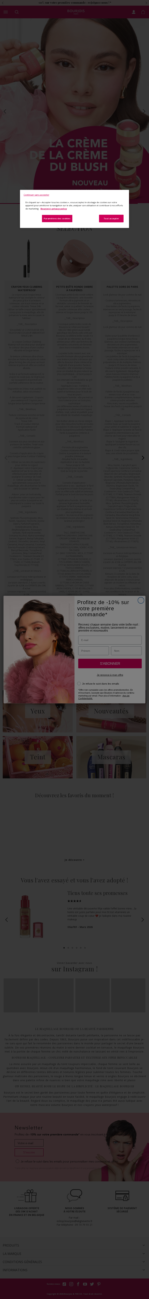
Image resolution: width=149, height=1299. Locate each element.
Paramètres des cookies (57, 218)
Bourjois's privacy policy (54, 208)
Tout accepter (111, 218)
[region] (74, 209)
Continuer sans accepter (36, 194)
